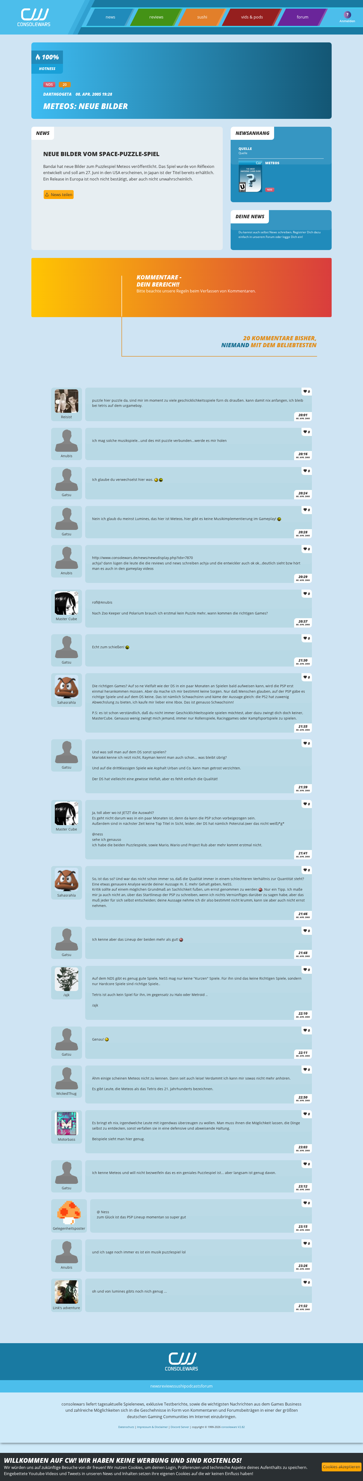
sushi (202, 17)
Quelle (243, 153)
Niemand (235, 345)
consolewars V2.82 (233, 1427)
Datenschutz (126, 1427)
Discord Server (180, 1427)
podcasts (192, 1386)
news (110, 17)
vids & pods (252, 17)
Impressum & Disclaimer (152, 1427)
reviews (156, 17)
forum (302, 17)
